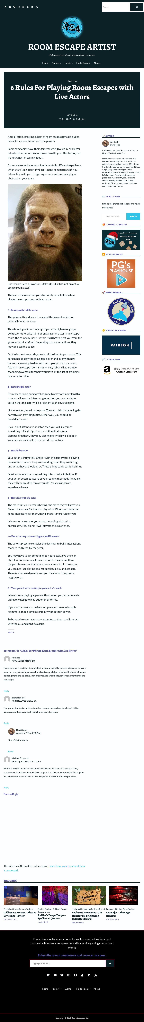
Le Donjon (117, 909)
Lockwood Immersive (81, 909)
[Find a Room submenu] (89, 63)
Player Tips (72, 80)
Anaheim (7, 909)
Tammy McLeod (10, 919)
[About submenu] (101, 63)
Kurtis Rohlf (43, 922)
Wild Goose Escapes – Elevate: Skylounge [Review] (20, 914)
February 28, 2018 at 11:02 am (26, 761)
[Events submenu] (72, 63)
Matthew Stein (78, 922)
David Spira (72, 114)
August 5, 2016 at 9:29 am (28, 733)
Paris (125, 909)
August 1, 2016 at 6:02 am (24, 700)
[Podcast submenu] (60, 63)
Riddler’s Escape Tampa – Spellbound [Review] (52, 917)
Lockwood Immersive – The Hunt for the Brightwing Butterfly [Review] (87, 916)
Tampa (47, 912)
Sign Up (133, 216)
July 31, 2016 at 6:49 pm (23, 660)
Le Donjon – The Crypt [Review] (118, 914)
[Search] (136, 7)
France (109, 909)
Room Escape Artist (72, 47)
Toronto (102, 909)
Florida (41, 909)
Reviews (29, 909)
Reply (6, 690)
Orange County (18, 909)
